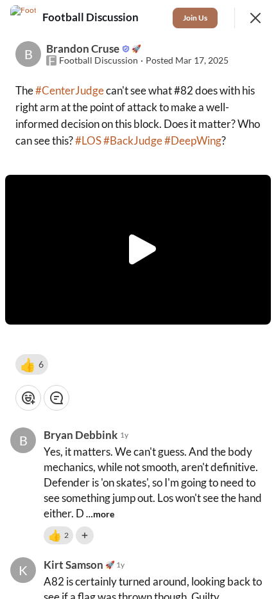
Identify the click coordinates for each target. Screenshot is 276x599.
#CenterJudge (69, 90)
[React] (28, 398)
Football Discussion (98, 60)
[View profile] (23, 18)
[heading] (91, 17)
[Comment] (56, 398)
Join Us (195, 17)
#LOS (88, 140)
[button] (31, 364)
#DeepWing (192, 140)
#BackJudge (132, 140)
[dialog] (138, 299)
